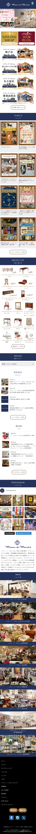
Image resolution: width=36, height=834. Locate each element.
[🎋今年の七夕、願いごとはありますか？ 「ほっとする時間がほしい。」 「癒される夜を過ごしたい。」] (30, 524)
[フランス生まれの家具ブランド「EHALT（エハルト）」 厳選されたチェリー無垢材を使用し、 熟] (18, 512)
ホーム (3, 761)
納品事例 (3, 793)
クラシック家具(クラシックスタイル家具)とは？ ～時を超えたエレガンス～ (9, 212)
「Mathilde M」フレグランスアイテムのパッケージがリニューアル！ (9, 180)
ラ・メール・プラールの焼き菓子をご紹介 (22, 435)
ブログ (3, 779)
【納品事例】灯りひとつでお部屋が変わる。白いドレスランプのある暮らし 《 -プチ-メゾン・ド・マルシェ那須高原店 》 (23, 446)
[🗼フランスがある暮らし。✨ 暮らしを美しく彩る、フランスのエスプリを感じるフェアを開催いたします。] (5, 524)
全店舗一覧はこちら (18, 107)
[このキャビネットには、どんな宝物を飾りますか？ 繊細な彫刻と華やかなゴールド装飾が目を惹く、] (18, 524)
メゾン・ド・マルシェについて (9, 783)
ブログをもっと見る (19, 472)
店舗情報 (3, 786)
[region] (18, 18)
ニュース (3, 775)
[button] (18, 18)
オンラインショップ (6, 768)
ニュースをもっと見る (18, 417)
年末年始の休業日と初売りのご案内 (20, 399)
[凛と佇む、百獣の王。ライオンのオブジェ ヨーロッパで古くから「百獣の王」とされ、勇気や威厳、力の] (5, 500)
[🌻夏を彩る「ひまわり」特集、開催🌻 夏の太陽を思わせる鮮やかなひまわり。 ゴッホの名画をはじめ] (30, 500)
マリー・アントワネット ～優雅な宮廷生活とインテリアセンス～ (26, 180)
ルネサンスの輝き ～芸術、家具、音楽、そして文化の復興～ (26, 244)
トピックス (4, 772)
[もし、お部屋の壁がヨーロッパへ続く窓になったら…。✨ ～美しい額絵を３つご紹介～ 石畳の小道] (18, 500)
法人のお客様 (4, 790)
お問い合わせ (4, 801)
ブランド (3, 764)
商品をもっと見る (18, 346)
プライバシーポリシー (7, 804)
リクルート (4, 797)
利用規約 (22, 831)
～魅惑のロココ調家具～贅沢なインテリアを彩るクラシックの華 (26, 212)
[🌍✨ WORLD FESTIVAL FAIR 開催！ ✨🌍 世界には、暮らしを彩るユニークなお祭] (5, 512)
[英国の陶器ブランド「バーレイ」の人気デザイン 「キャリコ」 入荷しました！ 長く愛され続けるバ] (30, 512)
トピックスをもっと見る (18, 252)
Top (31, 829)
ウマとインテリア (5, 147)
